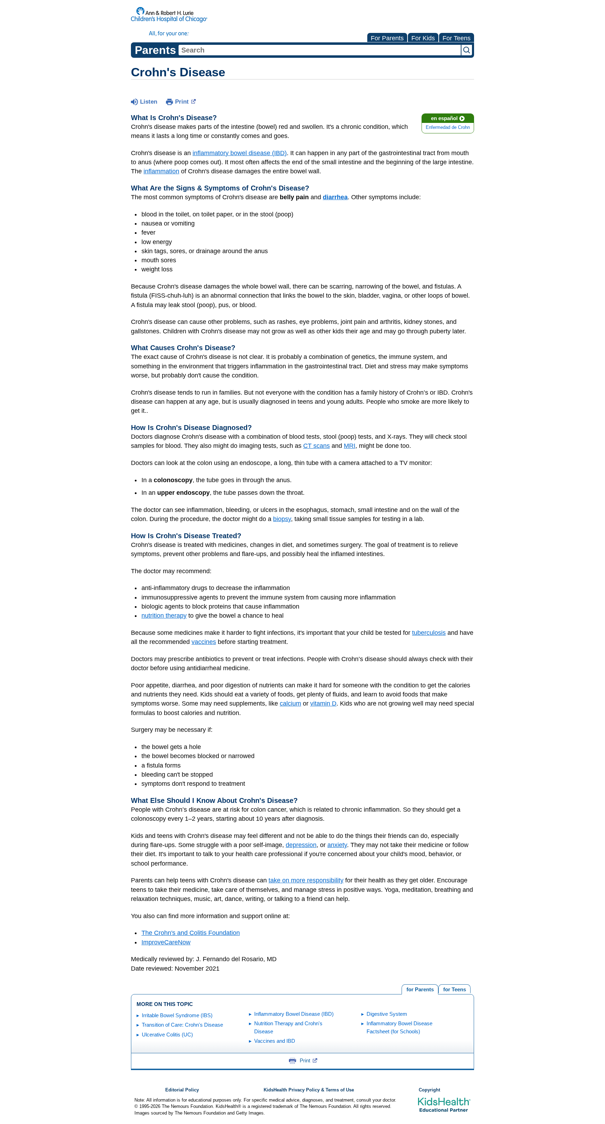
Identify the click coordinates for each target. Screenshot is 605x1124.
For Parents (387, 38)
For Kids (423, 38)
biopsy (282, 518)
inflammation (161, 171)
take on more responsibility (306, 880)
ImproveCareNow (165, 942)
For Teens (457, 38)
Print (182, 101)
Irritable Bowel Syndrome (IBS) (177, 1015)
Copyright (429, 1090)
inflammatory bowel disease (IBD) (240, 153)
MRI (349, 445)
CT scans (316, 445)
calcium (290, 703)
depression (301, 844)
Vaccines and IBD (274, 1041)
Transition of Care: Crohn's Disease (182, 1025)
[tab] (454, 988)
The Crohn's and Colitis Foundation (190, 932)
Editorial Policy (182, 1090)
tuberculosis (429, 632)
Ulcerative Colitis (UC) (167, 1035)
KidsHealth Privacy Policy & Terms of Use (309, 1090)
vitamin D (323, 703)
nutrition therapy (164, 615)
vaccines (204, 641)
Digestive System (387, 1014)
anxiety (337, 844)
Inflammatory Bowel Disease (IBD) (294, 1014)
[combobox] (320, 50)
